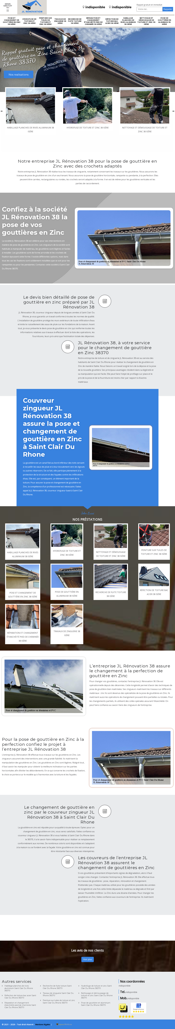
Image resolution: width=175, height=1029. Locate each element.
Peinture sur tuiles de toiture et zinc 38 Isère (45, 21)
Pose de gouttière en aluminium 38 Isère (164, 21)
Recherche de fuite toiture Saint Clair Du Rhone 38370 (57, 987)
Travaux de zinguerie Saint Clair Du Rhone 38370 (58, 994)
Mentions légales (43, 1024)
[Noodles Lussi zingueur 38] (32, 7)
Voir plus (87, 959)
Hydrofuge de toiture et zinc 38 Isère (29, 21)
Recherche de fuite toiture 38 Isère (74, 21)
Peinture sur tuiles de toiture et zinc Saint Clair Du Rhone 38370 (59, 1001)
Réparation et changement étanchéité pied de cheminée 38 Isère (93, 21)
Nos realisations (19, 74)
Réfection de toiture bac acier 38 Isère (112, 21)
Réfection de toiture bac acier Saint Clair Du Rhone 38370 (20, 996)
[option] (30, 111)
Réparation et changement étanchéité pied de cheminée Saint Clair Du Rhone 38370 (20, 1005)
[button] (2, 111)
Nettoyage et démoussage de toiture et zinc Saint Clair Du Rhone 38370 (97, 995)
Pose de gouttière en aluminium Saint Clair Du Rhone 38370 (95, 1004)
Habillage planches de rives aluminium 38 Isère (128, 21)
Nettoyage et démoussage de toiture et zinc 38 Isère (146, 21)
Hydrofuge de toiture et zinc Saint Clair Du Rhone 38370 (96, 987)
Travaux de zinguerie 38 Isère (60, 21)
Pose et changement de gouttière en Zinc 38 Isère (11, 21)
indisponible (95, 7)
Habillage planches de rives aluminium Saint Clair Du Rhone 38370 (18, 988)
